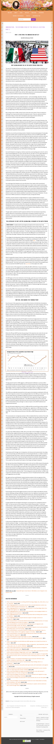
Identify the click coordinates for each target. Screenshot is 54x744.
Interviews (41, 12)
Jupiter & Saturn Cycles (21, 701)
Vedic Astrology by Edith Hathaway (18, 739)
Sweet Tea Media (40, 739)
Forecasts (15, 701)
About (15, 12)
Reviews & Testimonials (18, 15)
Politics (27, 701)
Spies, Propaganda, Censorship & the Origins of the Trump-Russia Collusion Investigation (16, 706)
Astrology (11, 701)
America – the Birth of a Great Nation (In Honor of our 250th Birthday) (42, 719)
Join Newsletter (36, 15)
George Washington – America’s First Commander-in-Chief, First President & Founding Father (42, 725)
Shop (21, 12)
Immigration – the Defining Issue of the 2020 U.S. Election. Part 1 (39, 706)
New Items (34, 12)
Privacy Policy (23, 718)
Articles (27, 12)
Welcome (10, 12)
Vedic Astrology (32, 701)
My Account (22, 721)
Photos (28, 15)
